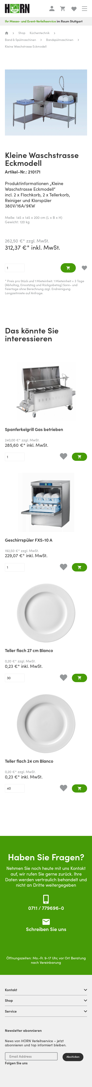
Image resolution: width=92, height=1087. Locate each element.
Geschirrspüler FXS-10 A (28, 540)
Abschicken (72, 1056)
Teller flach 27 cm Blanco (29, 650)
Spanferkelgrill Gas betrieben (34, 429)
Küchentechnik (40, 33)
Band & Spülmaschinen (20, 40)
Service (11, 1011)
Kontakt (11, 990)
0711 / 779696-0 (46, 908)
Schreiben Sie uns (46, 929)
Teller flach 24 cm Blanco (29, 761)
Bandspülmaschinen (59, 40)
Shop (9, 1000)
